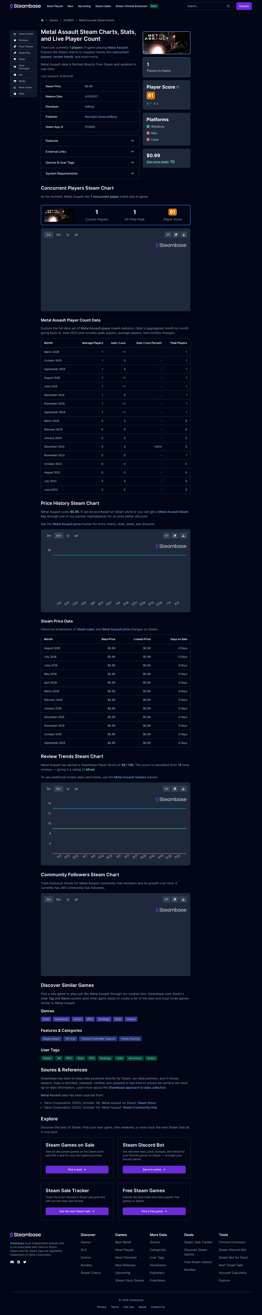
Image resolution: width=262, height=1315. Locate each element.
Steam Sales (103, 6)
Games (53, 20)
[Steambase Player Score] (177, 87)
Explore (244, 6)
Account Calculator (233, 1273)
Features (52, 141)
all (76, 235)
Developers (158, 1265)
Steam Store (147, 1103)
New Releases (125, 1265)
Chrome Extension (232, 1242)
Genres (155, 1242)
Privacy (101, 1306)
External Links (56, 151)
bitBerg (89, 106)
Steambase (17, 1243)
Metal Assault (118, 47)
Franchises (157, 1280)
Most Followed (126, 1257)
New (70, 6)
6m (58, 536)
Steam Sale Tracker (198, 1242)
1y (67, 235)
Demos (86, 1257)
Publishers (157, 1273)
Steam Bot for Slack (233, 1257)
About (142, 1306)
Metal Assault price (67, 524)
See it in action (152, 1169)
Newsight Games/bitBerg (101, 116)
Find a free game (152, 1211)
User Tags (157, 1257)
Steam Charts (91, 1273)
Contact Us (158, 1306)
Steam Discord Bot (232, 1250)
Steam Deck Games (129, 1280)
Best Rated (123, 1242)
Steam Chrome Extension (131, 6)
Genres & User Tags (60, 162)
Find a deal (75, 1169)
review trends (63, 57)
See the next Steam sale (74, 1211)
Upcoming (84, 6)
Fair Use (129, 1306)
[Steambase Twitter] (24, 1262)
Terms (115, 1306)
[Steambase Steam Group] (18, 1262)
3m (58, 235)
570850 (68, 20)
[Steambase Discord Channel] (12, 1262)
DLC (84, 1250)
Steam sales (86, 629)
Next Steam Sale (231, 1265)
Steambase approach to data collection (137, 1087)
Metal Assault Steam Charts (97, 20)
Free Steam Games (198, 1262)
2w (48, 235)
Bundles (86, 1265)
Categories (158, 1250)
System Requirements (62, 173)
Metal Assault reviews (130, 777)
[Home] (42, 20)
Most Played (55, 6)
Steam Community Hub (140, 1107)
